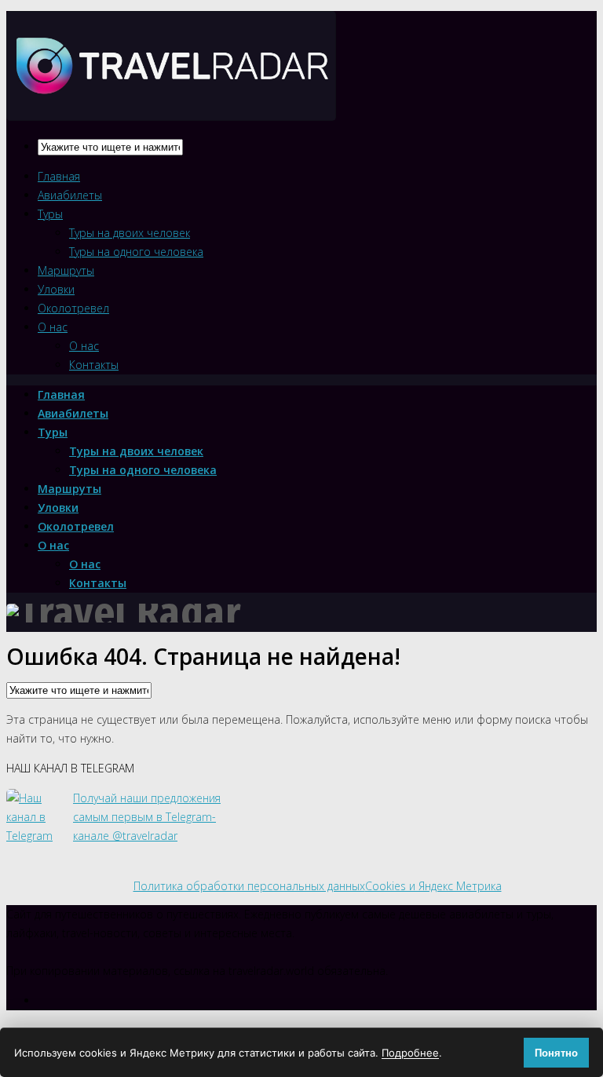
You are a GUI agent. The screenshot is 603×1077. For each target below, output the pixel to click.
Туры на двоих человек (129, 232)
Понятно (556, 1053)
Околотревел (73, 308)
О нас (53, 326)
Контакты (94, 364)
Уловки (56, 289)
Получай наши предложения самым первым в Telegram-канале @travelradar (147, 816)
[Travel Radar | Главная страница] (171, 107)
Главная (59, 176)
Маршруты (66, 270)
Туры (50, 213)
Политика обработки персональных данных (249, 885)
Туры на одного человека (136, 251)
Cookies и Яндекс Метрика (433, 885)
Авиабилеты (70, 195)
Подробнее (410, 1052)
